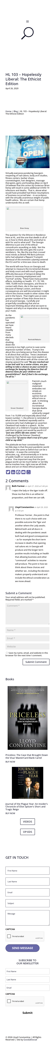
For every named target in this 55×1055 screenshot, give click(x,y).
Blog (16, 111)
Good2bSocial (30, 1039)
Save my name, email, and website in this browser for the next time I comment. (27, 654)
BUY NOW (10, 761)
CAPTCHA (10, 929)
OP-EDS (27, 832)
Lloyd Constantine (24, 507)
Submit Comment (36, 662)
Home (8, 111)
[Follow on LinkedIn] (25, 12)
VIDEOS (27, 821)
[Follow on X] (30, 12)
